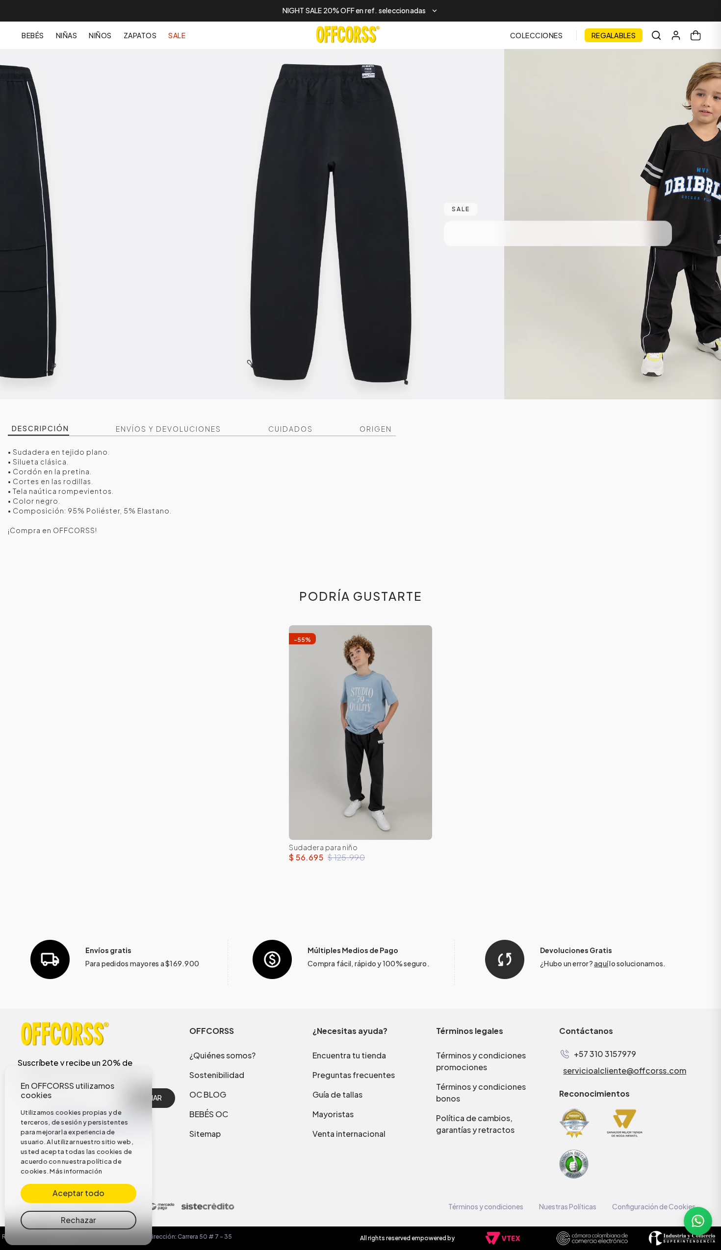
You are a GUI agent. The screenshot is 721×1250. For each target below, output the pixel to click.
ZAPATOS (140, 35)
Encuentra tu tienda (349, 1055)
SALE (176, 35)
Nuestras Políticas (567, 1206)
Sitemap (205, 1133)
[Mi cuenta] (676, 35)
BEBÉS (33, 35)
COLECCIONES (536, 35)
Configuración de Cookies (653, 1206)
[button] (360, 11)
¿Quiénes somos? (222, 1055)
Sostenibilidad (216, 1075)
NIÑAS (66, 35)
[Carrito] (695, 35)
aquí (601, 963)
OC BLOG (207, 1094)
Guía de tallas (337, 1094)
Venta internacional (349, 1133)
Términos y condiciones (485, 1206)
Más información (76, 1171)
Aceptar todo (78, 1193)
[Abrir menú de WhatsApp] (698, 1221)
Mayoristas (333, 1114)
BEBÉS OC (208, 1114)
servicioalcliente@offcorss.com (624, 1070)
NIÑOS (100, 35)
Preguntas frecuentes (353, 1075)
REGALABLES (614, 35)
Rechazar (78, 1220)
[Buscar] (656, 35)
